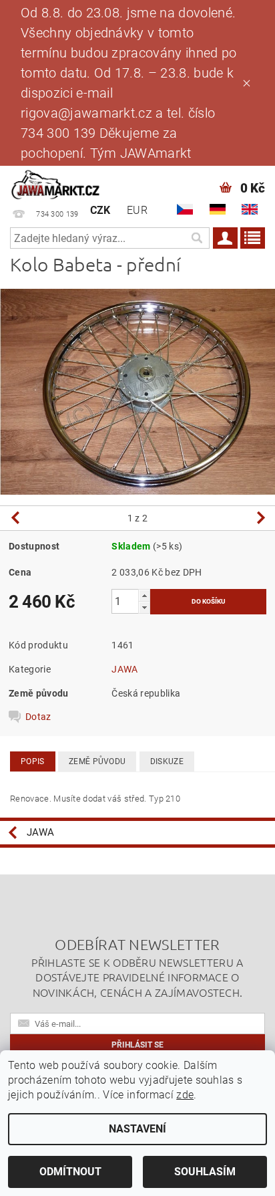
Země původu (97, 761)
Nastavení (137, 1128)
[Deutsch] (218, 209)
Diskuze (167, 761)
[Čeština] (185, 209)
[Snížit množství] (144, 607)
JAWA (124, 669)
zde (185, 1094)
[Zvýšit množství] (144, 595)
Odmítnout (70, 1171)
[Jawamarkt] (56, 183)
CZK (100, 210)
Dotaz (38, 716)
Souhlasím (205, 1171)
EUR (137, 210)
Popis (33, 761)
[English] (250, 209)
